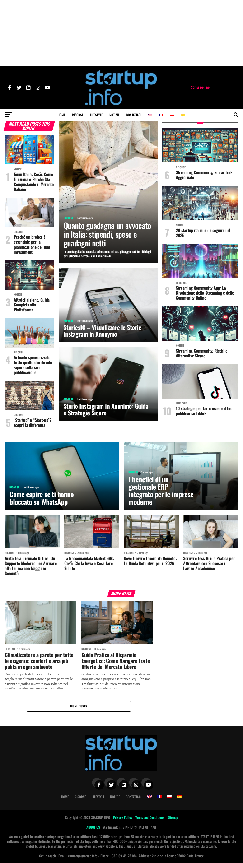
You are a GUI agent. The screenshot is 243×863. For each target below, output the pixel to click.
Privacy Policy (123, 817)
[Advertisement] (121, 33)
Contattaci (133, 114)
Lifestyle (96, 114)
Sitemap (172, 817)
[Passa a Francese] (161, 115)
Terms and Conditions (150, 817)
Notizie (114, 114)
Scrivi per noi (200, 87)
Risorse (77, 114)
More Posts (78, 706)
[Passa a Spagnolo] (183, 115)
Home (61, 114)
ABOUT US (93, 827)
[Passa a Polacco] (172, 115)
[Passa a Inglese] (150, 115)
